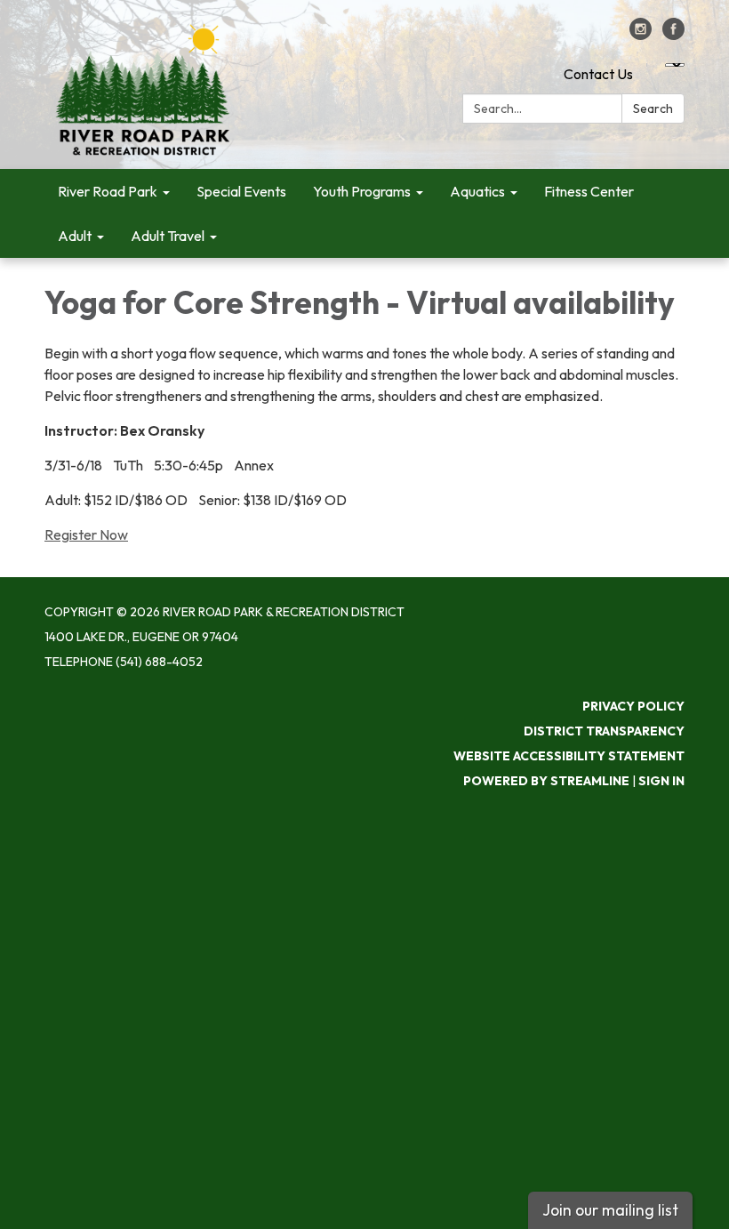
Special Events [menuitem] (241, 191)
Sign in (661, 781)
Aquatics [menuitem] (477, 191)
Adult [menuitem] (75, 236)
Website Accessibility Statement (569, 756)
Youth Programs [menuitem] (362, 191)
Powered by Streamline (546, 781)
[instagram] (640, 35)
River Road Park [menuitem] (107, 191)
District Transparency (604, 731)
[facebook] (673, 35)
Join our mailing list (610, 1210)
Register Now (86, 534)
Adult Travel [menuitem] (167, 236)
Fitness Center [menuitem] (589, 191)
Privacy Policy (633, 706)
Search (653, 108)
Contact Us (598, 74)
